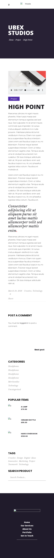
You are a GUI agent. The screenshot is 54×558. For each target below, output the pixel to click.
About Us (27, 529)
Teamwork (13, 464)
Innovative (13, 461)
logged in (24, 323)
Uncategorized (14, 389)
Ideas (33, 458)
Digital (27, 458)
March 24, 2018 (15, 291)
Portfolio (27, 532)
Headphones (13, 366)
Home (11, 40)
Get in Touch (27, 536)
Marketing (23, 461)
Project (18, 40)
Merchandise (13, 382)
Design (20, 458)
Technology (37, 291)
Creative (28, 291)
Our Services (27, 526)
